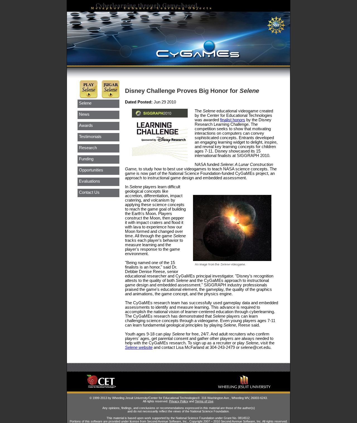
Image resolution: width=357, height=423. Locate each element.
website (139, 347)
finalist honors (232, 120)
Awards (86, 125)
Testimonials (90, 136)
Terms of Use (204, 401)
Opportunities (91, 170)
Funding (86, 159)
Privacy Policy (178, 401)
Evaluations (89, 181)
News (84, 114)
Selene (85, 103)
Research (88, 148)
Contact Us (89, 192)
